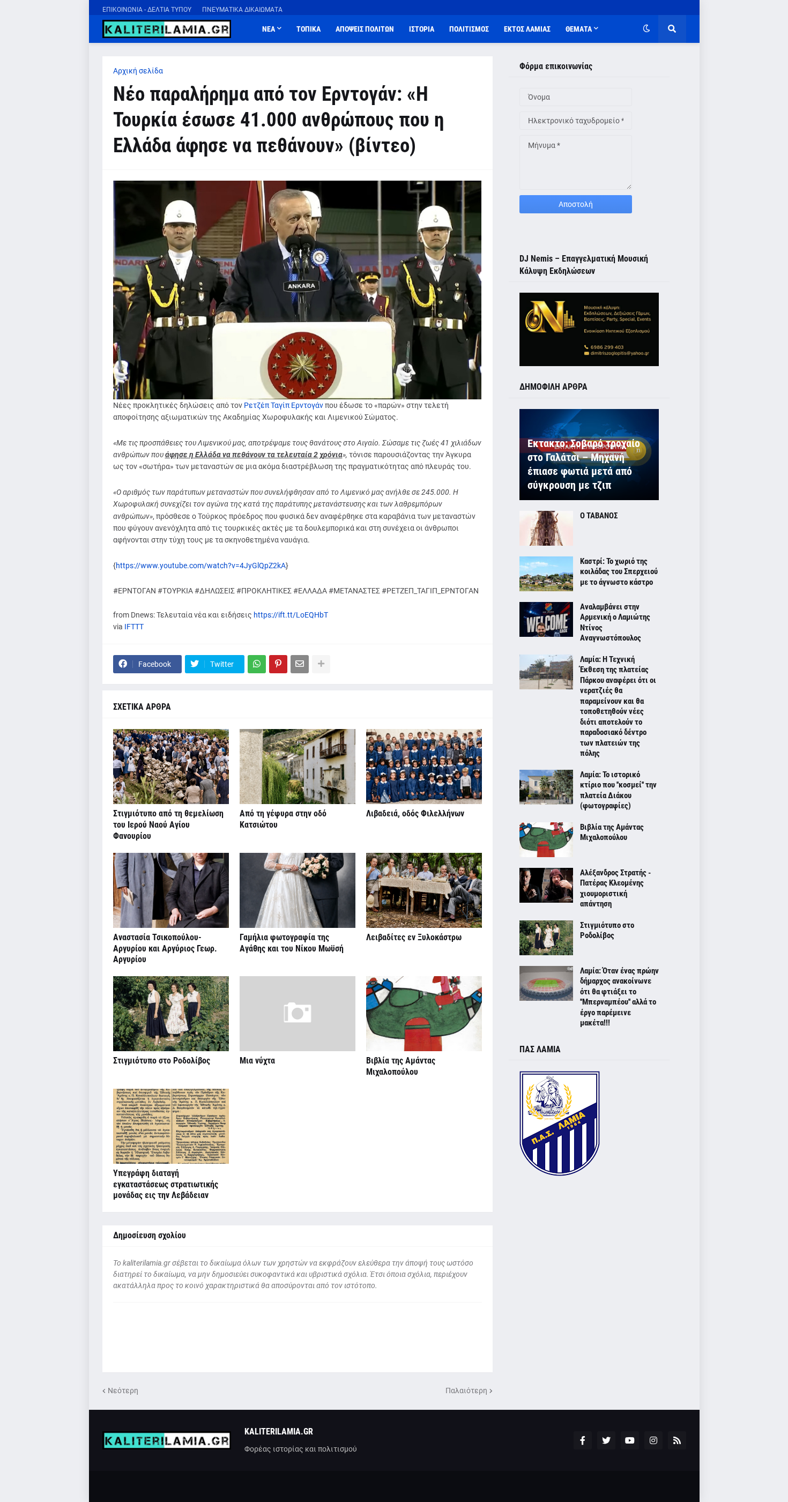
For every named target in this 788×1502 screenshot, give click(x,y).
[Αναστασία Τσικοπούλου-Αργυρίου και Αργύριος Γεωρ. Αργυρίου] (171, 890)
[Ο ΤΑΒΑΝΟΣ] (546, 528)
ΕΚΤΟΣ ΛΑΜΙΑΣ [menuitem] (527, 29)
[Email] (300, 664)
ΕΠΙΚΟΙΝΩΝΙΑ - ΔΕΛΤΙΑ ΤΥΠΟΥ (146, 9)
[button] (646, 29)
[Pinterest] (278, 664)
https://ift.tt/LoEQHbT (291, 615)
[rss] (677, 1440)
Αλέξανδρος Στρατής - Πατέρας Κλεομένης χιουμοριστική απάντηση (615, 888)
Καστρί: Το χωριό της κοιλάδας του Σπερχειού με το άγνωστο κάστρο (619, 571)
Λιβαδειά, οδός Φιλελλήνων (415, 813)
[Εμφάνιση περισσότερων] (321, 664)
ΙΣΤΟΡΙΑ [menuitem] (421, 29)
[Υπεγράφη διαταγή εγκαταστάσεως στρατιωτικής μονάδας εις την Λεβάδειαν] (171, 1126)
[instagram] (653, 1440)
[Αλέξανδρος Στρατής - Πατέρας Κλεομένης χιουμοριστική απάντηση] (546, 885)
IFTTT (134, 626)
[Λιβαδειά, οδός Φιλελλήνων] (424, 766)
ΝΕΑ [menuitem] (268, 29)
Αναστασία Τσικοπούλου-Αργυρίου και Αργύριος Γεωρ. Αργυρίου (165, 948)
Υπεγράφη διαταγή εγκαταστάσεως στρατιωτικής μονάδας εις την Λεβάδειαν (165, 1184)
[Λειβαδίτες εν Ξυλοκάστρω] (424, 890)
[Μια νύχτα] (297, 1013)
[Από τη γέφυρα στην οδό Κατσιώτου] (297, 766)
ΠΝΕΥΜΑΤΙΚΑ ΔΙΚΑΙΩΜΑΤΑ (242, 9)
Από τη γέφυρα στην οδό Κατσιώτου (283, 819)
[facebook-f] (583, 1440)
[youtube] (630, 1440)
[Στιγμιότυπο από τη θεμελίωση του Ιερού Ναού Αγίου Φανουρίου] (171, 766)
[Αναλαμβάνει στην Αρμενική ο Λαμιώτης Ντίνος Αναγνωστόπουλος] (546, 619)
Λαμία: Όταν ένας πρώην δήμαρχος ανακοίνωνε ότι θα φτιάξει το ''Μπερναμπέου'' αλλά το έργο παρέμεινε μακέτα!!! (619, 997)
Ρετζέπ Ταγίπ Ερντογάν (283, 405)
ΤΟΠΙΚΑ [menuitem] (308, 29)
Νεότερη (123, 1390)
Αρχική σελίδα (138, 71)
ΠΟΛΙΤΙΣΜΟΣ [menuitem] (469, 29)
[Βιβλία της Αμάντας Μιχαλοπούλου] (424, 1013)
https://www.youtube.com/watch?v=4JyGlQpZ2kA (201, 565)
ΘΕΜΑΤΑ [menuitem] (579, 29)
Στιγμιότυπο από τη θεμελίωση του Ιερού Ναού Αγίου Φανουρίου (168, 824)
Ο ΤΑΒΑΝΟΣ (599, 516)
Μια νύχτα (257, 1060)
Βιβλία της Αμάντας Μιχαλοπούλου (400, 1066)
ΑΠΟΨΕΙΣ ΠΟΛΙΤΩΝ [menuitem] (365, 29)
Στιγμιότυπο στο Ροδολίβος (161, 1060)
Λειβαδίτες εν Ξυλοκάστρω (414, 937)
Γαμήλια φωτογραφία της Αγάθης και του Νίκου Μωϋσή (292, 943)
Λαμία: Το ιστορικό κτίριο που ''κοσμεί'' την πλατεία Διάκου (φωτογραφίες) (618, 790)
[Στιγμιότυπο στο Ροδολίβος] (171, 1013)
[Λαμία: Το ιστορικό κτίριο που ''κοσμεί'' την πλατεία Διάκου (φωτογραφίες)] (546, 787)
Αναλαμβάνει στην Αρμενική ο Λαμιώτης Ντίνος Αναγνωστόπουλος (615, 622)
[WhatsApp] (257, 664)
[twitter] (606, 1440)
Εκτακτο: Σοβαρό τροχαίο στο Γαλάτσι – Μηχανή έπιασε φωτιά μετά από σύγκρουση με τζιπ (583, 464)
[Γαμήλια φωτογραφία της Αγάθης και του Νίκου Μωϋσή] (297, 890)
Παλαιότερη (466, 1390)
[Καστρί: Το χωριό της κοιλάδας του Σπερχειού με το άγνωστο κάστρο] (546, 573)
